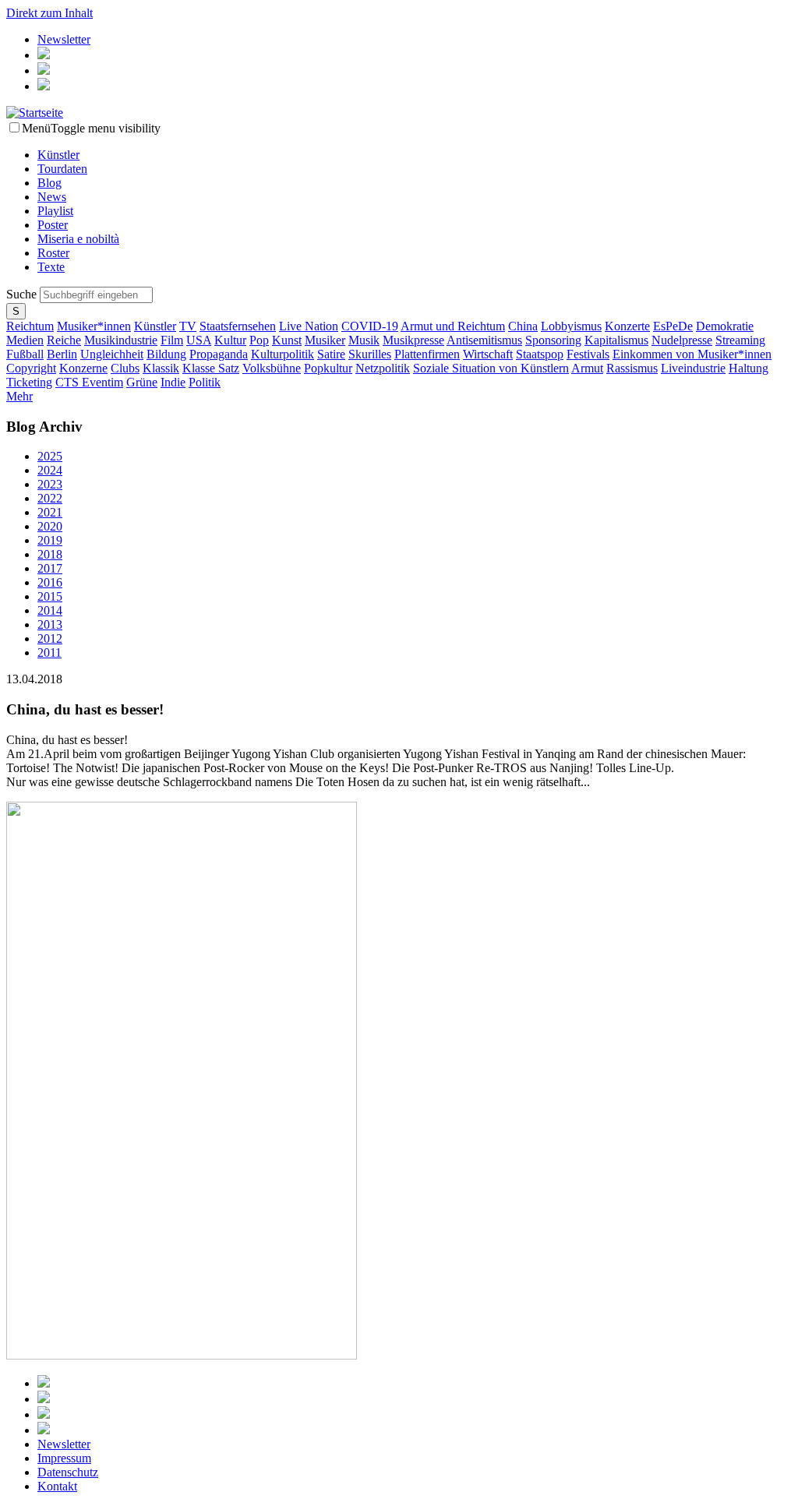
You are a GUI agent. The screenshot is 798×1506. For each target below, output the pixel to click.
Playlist (55, 210)
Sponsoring (553, 340)
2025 (49, 456)
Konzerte (627, 326)
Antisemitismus (484, 340)
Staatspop (539, 354)
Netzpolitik (382, 368)
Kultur (230, 340)
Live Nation (308, 326)
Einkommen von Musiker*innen (692, 354)
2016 (49, 582)
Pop (259, 340)
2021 (49, 512)
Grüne (141, 382)
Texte (51, 266)
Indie (173, 382)
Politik (205, 382)
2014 (49, 610)
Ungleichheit (111, 354)
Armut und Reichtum (453, 326)
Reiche (64, 340)
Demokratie (725, 326)
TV (187, 326)
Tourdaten (62, 168)
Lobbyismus (571, 326)
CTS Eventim (89, 382)
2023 (49, 484)
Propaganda (218, 354)
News (51, 196)
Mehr (19, 396)
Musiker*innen (94, 326)
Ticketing (29, 382)
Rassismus (632, 368)
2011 (49, 652)
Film (172, 340)
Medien (25, 340)
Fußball (25, 354)
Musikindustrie (120, 340)
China (523, 326)
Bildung (166, 354)
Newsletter (63, 39)
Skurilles (369, 354)
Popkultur (328, 368)
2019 (49, 540)
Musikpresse (413, 340)
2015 (49, 596)
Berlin (62, 354)
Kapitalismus (616, 340)
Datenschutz (67, 1472)
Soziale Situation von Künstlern (491, 368)
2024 (49, 470)
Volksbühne (271, 368)
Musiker (325, 340)
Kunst (287, 340)
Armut (587, 368)
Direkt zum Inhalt (49, 12)
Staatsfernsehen (238, 326)
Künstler (58, 154)
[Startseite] (34, 112)
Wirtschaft (488, 354)
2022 (49, 498)
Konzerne (83, 368)
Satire (331, 354)
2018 (49, 554)
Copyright (31, 368)
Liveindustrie (693, 368)
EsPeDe (673, 326)
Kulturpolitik (282, 354)
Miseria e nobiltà (78, 238)
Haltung (748, 368)
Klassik (161, 368)
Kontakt (57, 1486)
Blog (49, 182)
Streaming (740, 340)
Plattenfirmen (427, 354)
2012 (49, 638)
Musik (364, 340)
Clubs (125, 368)
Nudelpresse (681, 340)
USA (198, 340)
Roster (53, 252)
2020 (49, 526)
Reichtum (30, 326)
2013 (49, 624)
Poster (52, 224)
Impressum (64, 1458)
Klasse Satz (210, 368)
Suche (23, 294)
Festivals (588, 354)
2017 (49, 568)
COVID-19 (369, 326)
